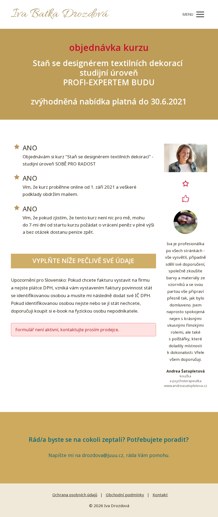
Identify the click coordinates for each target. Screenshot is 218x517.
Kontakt (160, 494)
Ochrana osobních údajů (74, 494)
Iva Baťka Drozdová (59, 14)
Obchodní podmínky (125, 494)
